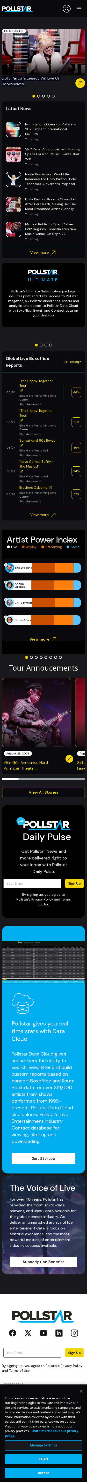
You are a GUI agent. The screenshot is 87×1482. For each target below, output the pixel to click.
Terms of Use (19, 1370)
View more (39, 252)
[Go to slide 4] (48, 96)
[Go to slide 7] (55, 657)
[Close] (81, 1391)
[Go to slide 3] (43, 96)
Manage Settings (43, 1445)
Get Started (43, 1158)
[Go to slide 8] (60, 657)
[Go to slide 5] (53, 96)
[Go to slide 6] (50, 657)
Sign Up (74, 883)
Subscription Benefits (44, 1261)
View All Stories (43, 792)
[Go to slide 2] (38, 96)
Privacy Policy (42, 899)
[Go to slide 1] (33, 96)
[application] (43, 594)
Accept (43, 1473)
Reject (43, 1459)
